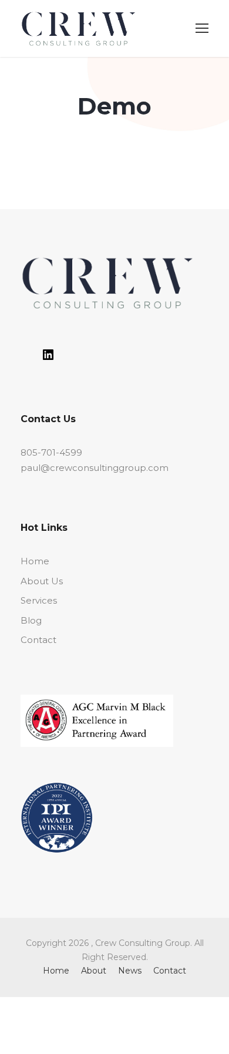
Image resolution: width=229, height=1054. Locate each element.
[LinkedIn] (48, 358)
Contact (38, 639)
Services (39, 600)
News (130, 970)
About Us (42, 581)
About (93, 970)
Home (35, 561)
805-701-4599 (51, 452)
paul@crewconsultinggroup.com (95, 467)
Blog (31, 620)
